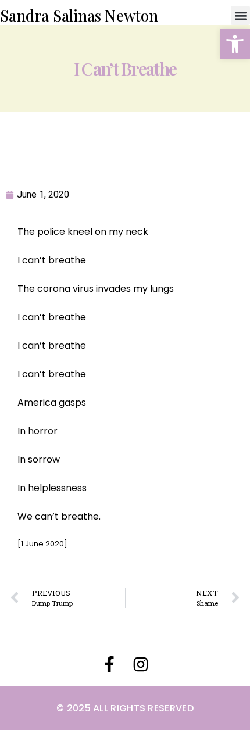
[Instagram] (141, 664)
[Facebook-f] (109, 664)
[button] (235, 44)
